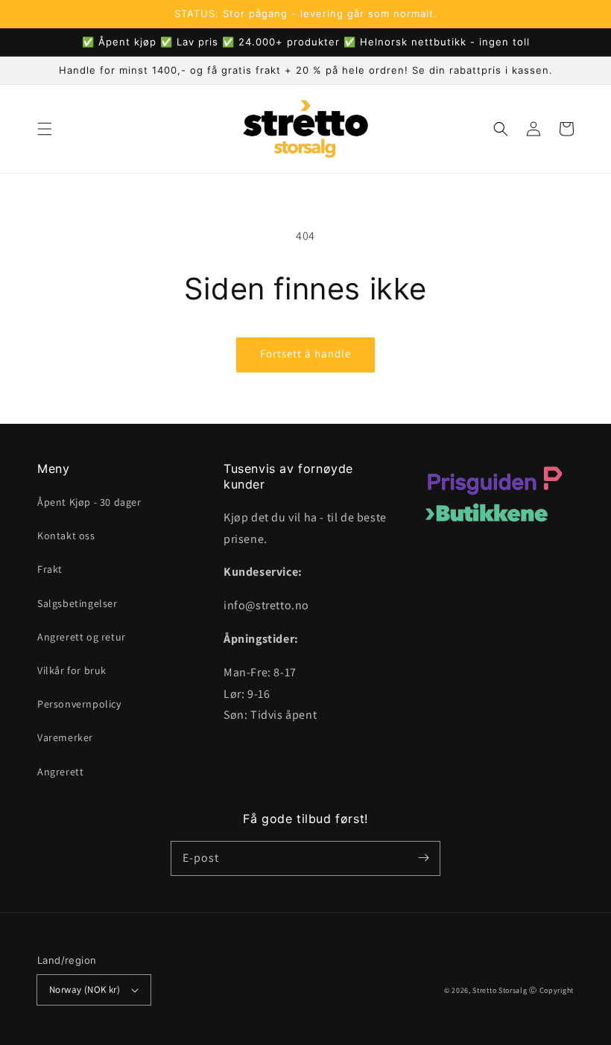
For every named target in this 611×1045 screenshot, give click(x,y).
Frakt (50, 569)
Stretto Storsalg (499, 990)
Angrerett (60, 771)
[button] (44, 128)
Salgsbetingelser (77, 603)
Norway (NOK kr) (84, 989)
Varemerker (65, 737)
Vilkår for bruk (72, 670)
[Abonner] (423, 858)
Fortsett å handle (305, 353)
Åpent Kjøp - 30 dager (89, 502)
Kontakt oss (66, 535)
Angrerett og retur (81, 637)
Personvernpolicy (79, 704)
